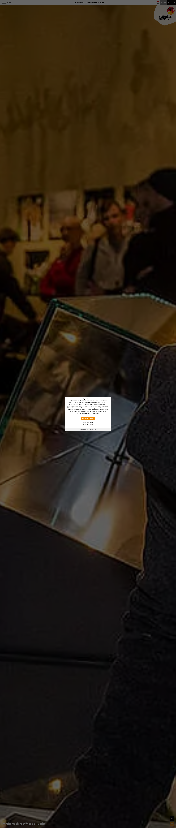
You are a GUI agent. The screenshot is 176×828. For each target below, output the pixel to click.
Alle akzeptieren (88, 418)
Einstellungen (88, 422)
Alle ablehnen (88, 424)
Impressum (93, 429)
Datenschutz (84, 429)
